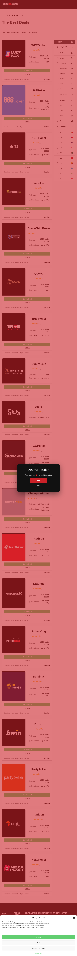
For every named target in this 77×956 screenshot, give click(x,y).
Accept (38, 937)
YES (38, 480)
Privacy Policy (38, 953)
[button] (74, 918)
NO (38, 485)
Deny (38, 943)
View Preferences (38, 948)
